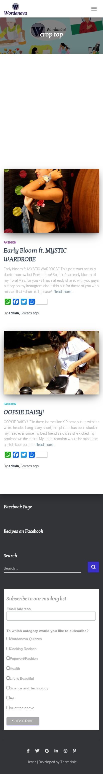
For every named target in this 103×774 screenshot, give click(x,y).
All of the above (22, 708)
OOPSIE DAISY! (24, 412)
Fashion (10, 242)
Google (46, 751)
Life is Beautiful (22, 678)
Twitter (37, 751)
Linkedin (56, 751)
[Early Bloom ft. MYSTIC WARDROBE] (51, 201)
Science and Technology (29, 688)
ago (29, 313)
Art (12, 698)
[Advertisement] (51, 107)
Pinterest (74, 751)
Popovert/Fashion (24, 658)
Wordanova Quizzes (26, 639)
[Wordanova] (17, 8)
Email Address (18, 609)
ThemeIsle (68, 762)
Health (15, 668)
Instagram (65, 751)
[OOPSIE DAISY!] (51, 362)
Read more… (63, 292)
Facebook (28, 751)
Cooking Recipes (23, 649)
